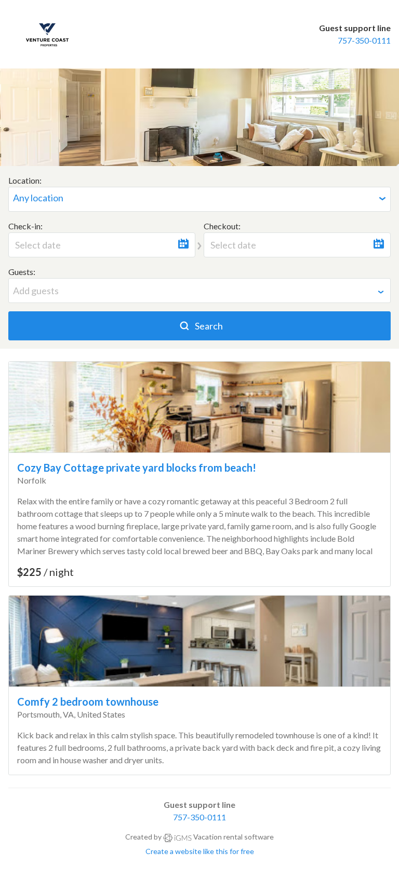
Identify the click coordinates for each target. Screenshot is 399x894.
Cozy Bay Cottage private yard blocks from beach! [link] (136, 467)
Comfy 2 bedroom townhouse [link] (87, 701)
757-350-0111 (364, 40)
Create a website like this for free (199, 851)
